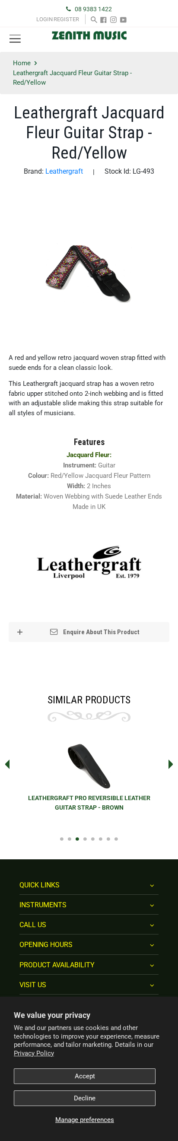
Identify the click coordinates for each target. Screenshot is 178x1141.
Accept (85, 1076)
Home (22, 63)
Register (66, 19)
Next (173, 764)
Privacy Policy (34, 1053)
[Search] (94, 19)
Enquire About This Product (101, 632)
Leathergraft (64, 171)
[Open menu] (15, 39)
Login (44, 19)
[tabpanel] (89, 781)
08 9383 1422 (93, 9)
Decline (84, 1098)
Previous (5, 764)
